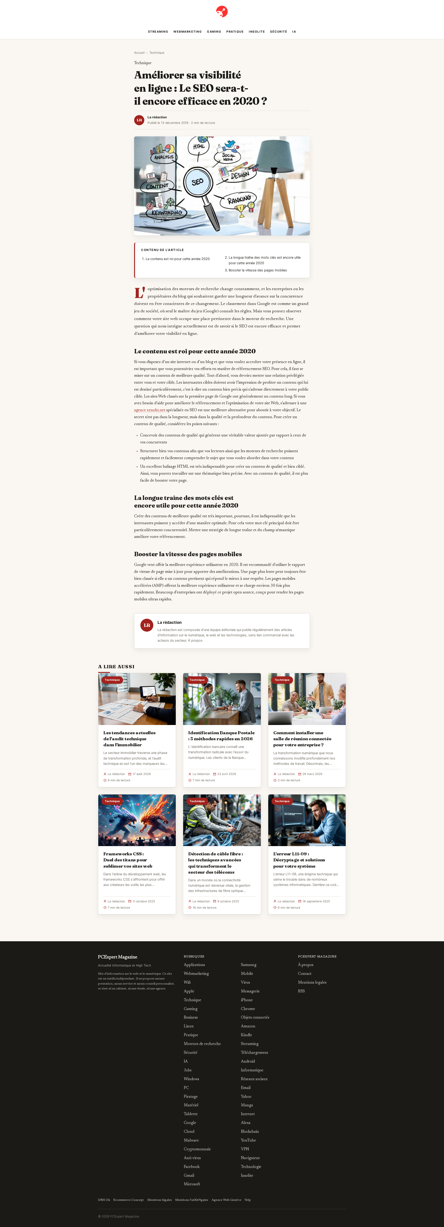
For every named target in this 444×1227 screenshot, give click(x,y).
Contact (304, 974)
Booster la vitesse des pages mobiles (258, 270)
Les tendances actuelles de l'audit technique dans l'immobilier (129, 738)
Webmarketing (187, 31)
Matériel (191, 1106)
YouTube (248, 1141)
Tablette (191, 1114)
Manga (247, 1106)
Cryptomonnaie (197, 1150)
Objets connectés (255, 1018)
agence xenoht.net (150, 410)
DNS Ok (104, 1200)
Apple (189, 992)
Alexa (245, 1123)
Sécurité (278, 31)
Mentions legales (312, 983)
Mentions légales (159, 1200)
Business (191, 1018)
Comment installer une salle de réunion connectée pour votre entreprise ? (302, 738)
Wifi (187, 983)
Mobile (247, 974)
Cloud (189, 1132)
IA (294, 31)
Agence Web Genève (226, 1200)
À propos (195, 640)
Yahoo (246, 1097)
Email (246, 1088)
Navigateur (250, 1158)
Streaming (158, 31)
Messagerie (250, 992)
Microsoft (192, 1184)
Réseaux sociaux (254, 1079)
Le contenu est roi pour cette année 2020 (178, 259)
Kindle (246, 1035)
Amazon (248, 1027)
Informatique (252, 1071)
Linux (189, 1027)
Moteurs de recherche (202, 1044)
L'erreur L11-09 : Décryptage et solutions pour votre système (299, 860)
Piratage (191, 1097)
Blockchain (250, 1132)
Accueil (139, 52)
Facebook (192, 1167)
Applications (194, 965)
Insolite (257, 31)
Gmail (189, 1176)
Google (190, 1123)
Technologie (251, 1167)
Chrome (248, 1009)
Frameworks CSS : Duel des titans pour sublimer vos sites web (127, 860)
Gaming (214, 31)
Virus (245, 983)
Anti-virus (192, 1158)
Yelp (247, 1200)
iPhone (247, 1000)
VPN (245, 1150)
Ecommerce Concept (128, 1200)
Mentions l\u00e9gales (191, 1200)
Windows (191, 1079)
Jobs (187, 1071)
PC (186, 1088)
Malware (191, 1141)
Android (248, 1062)
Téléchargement (254, 1053)
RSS (301, 992)
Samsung (248, 965)
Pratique (235, 31)
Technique (156, 52)
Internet (248, 1114)
